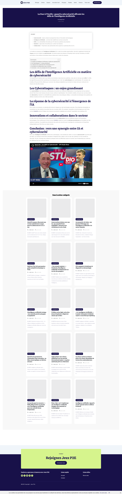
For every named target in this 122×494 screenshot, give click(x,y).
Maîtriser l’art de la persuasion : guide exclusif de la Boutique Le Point (36, 267)
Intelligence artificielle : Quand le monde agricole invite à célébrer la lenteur (85, 404)
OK (109, 492)
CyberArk (36, 111)
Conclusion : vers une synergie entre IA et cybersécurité (43, 67)
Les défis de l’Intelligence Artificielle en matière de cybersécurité (45, 61)
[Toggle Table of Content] (58, 60)
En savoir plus (103, 492)
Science (80, 2)
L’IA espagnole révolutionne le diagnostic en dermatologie (84, 267)
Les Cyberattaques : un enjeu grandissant (40, 63)
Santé (75, 2)
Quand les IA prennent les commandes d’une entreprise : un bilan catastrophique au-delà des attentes (36, 359)
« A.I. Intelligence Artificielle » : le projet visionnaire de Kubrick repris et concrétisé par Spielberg (85, 313)
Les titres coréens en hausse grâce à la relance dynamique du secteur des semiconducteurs (85, 358)
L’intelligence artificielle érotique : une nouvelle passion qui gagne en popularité (36, 313)
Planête (70, 2)
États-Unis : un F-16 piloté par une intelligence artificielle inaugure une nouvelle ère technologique (60, 405)
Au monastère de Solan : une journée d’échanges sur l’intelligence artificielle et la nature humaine (84, 224)
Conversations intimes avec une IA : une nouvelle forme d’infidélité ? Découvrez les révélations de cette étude (60, 224)
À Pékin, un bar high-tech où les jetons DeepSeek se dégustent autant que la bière (60, 313)
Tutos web (87, 2)
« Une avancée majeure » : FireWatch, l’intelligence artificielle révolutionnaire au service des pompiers (59, 268)
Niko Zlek (32, 229)
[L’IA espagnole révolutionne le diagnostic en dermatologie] (85, 252)
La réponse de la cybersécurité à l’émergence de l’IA (42, 64)
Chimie (42, 2)
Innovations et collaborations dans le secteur (41, 66)
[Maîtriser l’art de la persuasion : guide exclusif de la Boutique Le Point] (36, 252)
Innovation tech (56, 2)
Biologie (37, 2)
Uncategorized (31, 219)
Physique (64, 2)
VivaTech (56, 120)
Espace (48, 2)
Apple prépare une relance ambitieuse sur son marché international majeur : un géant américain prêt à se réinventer (60, 359)
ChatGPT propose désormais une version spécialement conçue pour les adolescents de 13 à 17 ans (36, 224)
